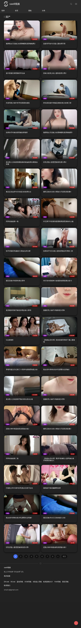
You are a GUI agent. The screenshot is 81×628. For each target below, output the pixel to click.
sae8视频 (14, 3)
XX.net (13, 582)
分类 (43, 11)
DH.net (6, 582)
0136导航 (28, 582)
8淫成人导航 (37, 582)
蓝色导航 (20, 582)
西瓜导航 (65, 582)
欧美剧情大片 (48, 582)
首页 (16, 11)
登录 (3, 11)
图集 (30, 11)
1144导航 (57, 582)
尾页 (64, 556)
